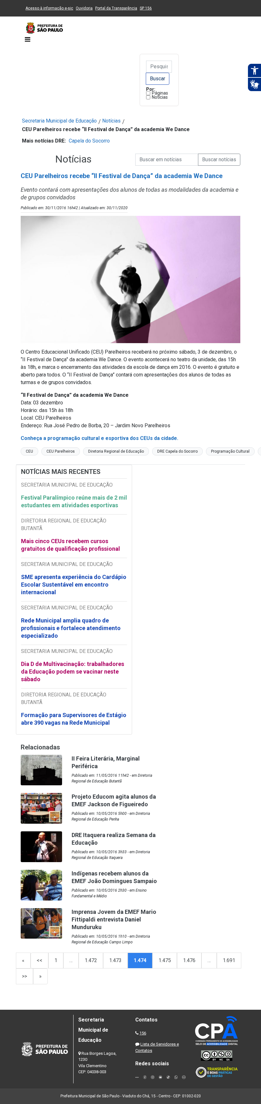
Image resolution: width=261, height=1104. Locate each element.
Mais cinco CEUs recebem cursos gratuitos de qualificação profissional (70, 545)
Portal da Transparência (116, 8)
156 (142, 1033)
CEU (29, 451)
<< (39, 960)
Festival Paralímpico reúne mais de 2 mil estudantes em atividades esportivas (74, 501)
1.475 (165, 960)
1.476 (189, 960)
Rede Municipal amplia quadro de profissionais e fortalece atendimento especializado (71, 628)
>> (24, 976)
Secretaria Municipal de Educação (59, 121)
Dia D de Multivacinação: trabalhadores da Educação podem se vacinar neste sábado (72, 671)
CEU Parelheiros (60, 451)
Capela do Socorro (89, 141)
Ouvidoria (84, 8)
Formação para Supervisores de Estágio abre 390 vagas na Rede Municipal (73, 719)
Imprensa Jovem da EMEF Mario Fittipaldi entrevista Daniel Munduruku (114, 919)
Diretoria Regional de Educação (116, 451)
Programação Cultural (230, 451)
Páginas (160, 93)
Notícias (160, 97)
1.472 (91, 960)
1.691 (229, 960)
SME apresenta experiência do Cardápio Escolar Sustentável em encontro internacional (73, 584)
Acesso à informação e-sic (49, 8)
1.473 (115, 960)
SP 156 (146, 8)
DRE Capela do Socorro (177, 451)
